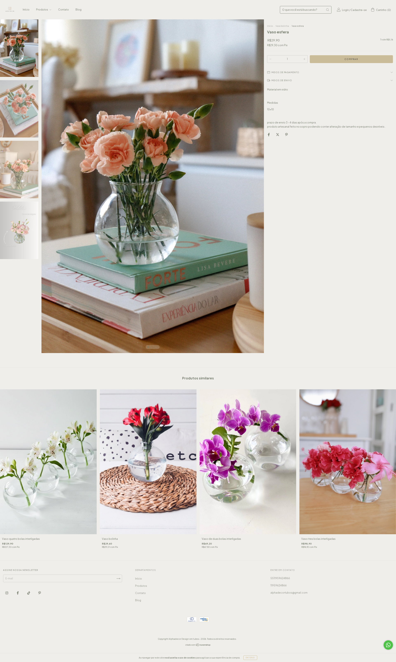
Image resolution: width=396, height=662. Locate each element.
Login (345, 10)
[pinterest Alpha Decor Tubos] (39, 592)
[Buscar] (327, 9)
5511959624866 (280, 578)
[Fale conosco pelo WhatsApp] (388, 645)
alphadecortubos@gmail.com (289, 592)
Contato (63, 9)
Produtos (42, 9)
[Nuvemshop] (198, 645)
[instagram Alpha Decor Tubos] (7, 592)
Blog (78, 9)
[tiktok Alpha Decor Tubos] (29, 592)
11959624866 (278, 585)
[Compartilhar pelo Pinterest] (286, 134)
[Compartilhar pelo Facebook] (269, 134)
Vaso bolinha (282, 26)
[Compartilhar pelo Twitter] (278, 134)
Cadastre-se (359, 10)
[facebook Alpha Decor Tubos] (18, 592)
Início (26, 9)
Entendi (250, 658)
